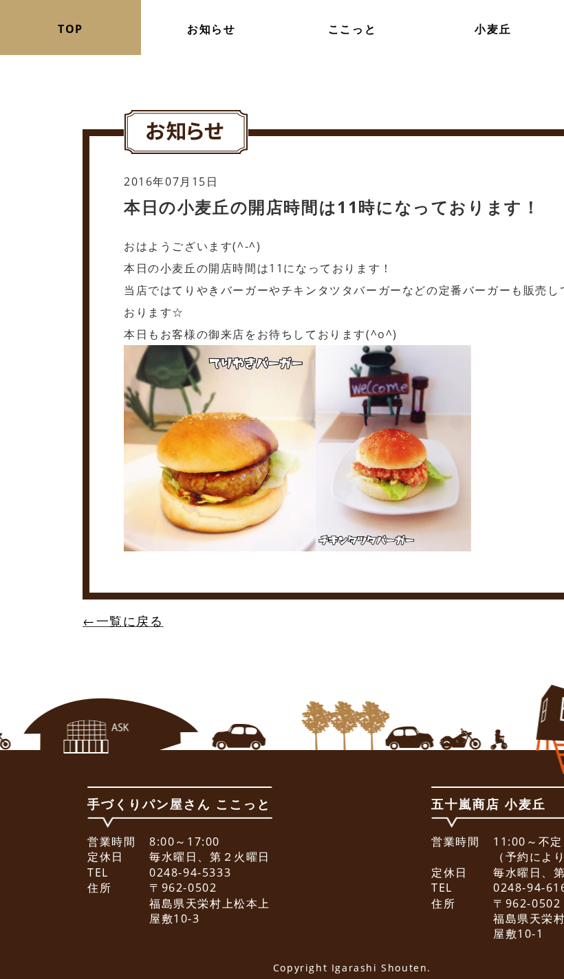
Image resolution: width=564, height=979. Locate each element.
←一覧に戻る (123, 621)
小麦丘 (493, 28)
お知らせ (211, 28)
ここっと (352, 28)
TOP (70, 28)
